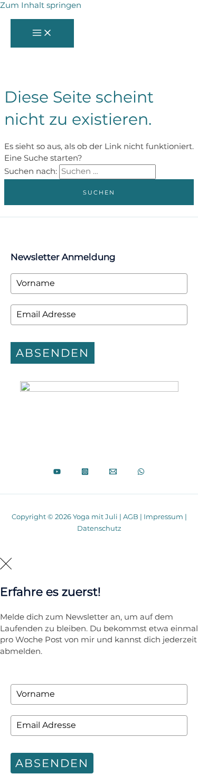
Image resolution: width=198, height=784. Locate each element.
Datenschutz (99, 528)
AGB (130, 517)
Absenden (52, 352)
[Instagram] (85, 473)
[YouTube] (57, 473)
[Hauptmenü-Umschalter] (42, 33)
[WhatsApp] (141, 473)
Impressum (163, 517)
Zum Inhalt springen (40, 5)
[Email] (113, 473)
